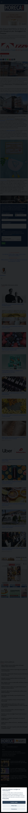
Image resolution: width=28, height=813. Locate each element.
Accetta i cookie (14, 802)
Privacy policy (5, 798)
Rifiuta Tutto (14, 805)
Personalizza (14, 809)
